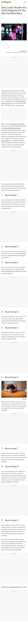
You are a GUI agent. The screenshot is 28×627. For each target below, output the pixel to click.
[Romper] (6, 2)
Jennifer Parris (24, 51)
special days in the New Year (17, 124)
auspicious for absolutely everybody (11, 128)
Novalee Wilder (5, 140)
